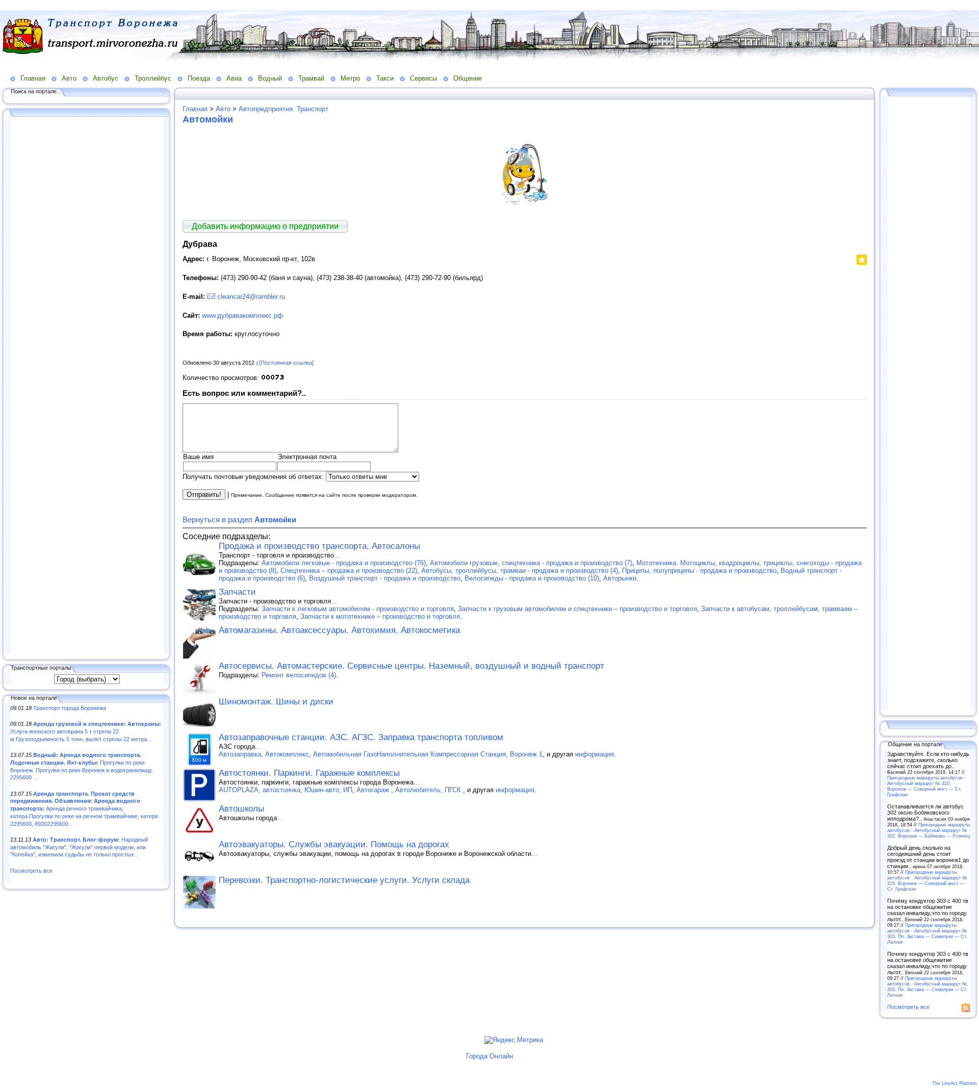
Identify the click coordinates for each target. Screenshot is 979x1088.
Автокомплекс (287, 754)
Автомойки (208, 119)
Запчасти (237, 592)
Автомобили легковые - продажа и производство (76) (344, 563)
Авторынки (619, 578)
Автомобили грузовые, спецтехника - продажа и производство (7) (531, 563)
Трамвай (311, 78)
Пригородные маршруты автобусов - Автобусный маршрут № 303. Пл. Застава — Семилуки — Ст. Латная (927, 933)
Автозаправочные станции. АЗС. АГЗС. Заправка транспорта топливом (361, 737)
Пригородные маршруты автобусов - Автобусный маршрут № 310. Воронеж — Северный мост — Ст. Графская (926, 786)
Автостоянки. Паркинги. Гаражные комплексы (309, 773)
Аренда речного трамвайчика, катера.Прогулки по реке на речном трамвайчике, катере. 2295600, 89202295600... (85, 809)
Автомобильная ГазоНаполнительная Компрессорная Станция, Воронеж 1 (428, 754)
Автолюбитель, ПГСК (429, 790)
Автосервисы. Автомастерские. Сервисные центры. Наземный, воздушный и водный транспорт (411, 666)
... (337, 555)
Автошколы (241, 809)
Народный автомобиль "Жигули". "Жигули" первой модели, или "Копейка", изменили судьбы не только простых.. (79, 847)
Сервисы (423, 78)
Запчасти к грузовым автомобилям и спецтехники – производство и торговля (577, 609)
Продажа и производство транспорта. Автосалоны (319, 546)
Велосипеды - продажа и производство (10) (532, 578)
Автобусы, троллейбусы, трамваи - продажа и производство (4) (519, 570)
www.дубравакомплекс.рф (242, 315)
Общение (467, 78)
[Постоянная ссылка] (286, 363)
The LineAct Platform (954, 1083)
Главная (32, 78)
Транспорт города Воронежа (69, 708)
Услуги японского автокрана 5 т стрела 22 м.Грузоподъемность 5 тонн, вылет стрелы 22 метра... (85, 731)
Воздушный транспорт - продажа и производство (384, 578)
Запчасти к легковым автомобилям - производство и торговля (358, 609)
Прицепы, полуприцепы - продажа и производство (699, 570)
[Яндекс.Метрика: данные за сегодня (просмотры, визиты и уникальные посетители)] (513, 1040)
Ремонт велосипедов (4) (299, 675)
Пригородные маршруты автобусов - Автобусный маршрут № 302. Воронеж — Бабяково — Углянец (928, 830)
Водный (270, 78)
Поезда (199, 78)
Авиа (234, 78)
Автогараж (373, 790)
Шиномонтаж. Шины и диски (276, 701)
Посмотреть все (31, 871)
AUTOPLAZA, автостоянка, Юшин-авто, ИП (285, 790)
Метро (350, 78)
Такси (385, 78)
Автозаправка (240, 754)
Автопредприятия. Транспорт (283, 109)
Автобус (105, 78)
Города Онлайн (489, 1056)
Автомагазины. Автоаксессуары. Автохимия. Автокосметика (339, 630)
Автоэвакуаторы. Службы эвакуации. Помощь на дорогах (334, 844)
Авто (69, 78)
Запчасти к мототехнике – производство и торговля (380, 616)
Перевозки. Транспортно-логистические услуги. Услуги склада (344, 880)
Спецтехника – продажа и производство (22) (348, 570)
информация (594, 754)
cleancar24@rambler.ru (251, 296)
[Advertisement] (86, 386)
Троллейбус (153, 78)
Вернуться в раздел (239, 519)
